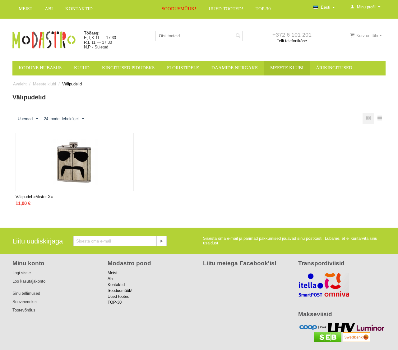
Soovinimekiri (24, 301)
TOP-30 (263, 8)
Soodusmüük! (179, 8)
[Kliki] (161, 241)
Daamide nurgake (234, 67)
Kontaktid (79, 8)
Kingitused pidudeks (128, 67)
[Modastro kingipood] (44, 39)
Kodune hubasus (40, 67)
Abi (49, 8)
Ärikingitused (334, 67)
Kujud (82, 67)
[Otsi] (238, 36)
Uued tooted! (226, 8)
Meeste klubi (286, 67)
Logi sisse (21, 272)
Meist (25, 8)
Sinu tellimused (26, 293)
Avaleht (20, 84)
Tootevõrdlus (23, 310)
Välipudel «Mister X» (34, 196)
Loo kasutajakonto (28, 281)
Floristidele (183, 67)
